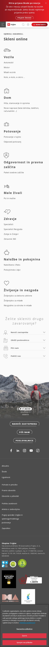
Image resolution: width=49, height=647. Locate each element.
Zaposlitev (6, 528)
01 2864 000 (26, 409)
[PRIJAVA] (28, 24)
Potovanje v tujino (12, 137)
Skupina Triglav (9, 543)
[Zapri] (46, 607)
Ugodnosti (6, 477)
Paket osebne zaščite (14, 172)
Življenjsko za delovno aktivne (18, 295)
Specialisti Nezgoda (13, 229)
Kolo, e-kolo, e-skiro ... (14, 77)
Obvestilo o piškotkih (10, 496)
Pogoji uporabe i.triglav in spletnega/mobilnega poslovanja (12, 519)
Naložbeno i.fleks (12, 265)
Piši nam (24, 432)
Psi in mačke (10, 198)
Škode (4, 471)
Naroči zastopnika (24, 424)
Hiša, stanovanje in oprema (17, 103)
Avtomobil (8, 62)
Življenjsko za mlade (13, 300)
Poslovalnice (24, 440)
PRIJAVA (28, 24)
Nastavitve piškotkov (24, 629)
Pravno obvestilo (9, 490)
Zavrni (24, 636)
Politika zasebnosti (9, 503)
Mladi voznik (10, 72)
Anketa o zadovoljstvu (11, 509)
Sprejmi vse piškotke (24, 642)
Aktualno (5, 466)
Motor (7, 67)
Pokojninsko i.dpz (12, 270)
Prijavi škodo (24, 18)
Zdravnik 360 (10, 239)
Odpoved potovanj (12, 141)
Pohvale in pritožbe (9, 485)
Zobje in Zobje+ (11, 234)
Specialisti (8, 224)
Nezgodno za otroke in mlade (18, 305)
